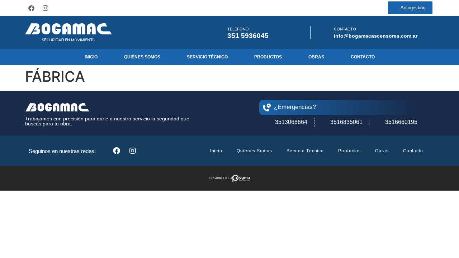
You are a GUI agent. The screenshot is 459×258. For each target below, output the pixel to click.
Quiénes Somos (142, 56)
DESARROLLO (218, 178)
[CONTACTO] (324, 32)
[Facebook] (31, 8)
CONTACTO (345, 29)
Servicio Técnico (207, 56)
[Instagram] (45, 8)
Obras (316, 56)
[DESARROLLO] (240, 178)
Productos (268, 56)
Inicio (91, 56)
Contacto (363, 56)
